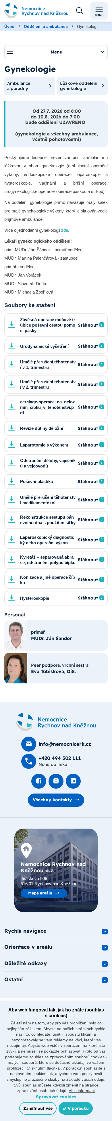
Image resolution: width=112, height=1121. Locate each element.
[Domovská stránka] (56, 722)
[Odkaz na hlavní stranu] (36, 10)
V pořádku (78, 1108)
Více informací (82, 1090)
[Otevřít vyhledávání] (79, 11)
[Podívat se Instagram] (56, 781)
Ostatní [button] (13, 979)
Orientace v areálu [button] (28, 947)
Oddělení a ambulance (46, 26)
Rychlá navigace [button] (25, 931)
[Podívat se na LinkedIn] (73, 781)
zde (64, 230)
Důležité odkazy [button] (25, 963)
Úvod (9, 26)
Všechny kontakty (52, 799)
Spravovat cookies (56, 1096)
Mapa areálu (40, 893)
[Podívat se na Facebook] (38, 781)
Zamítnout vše (38, 1108)
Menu (99, 15)
